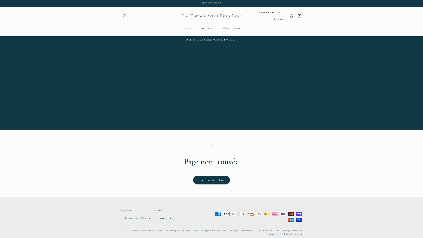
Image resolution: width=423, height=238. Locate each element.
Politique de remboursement (213, 230)
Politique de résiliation (292, 234)
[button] (125, 16)
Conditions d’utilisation (268, 230)
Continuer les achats (211, 180)
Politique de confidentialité (242, 230)
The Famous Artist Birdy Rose (142, 230)
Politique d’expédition (292, 230)
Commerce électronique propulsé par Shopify (177, 230)
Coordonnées (272, 234)
